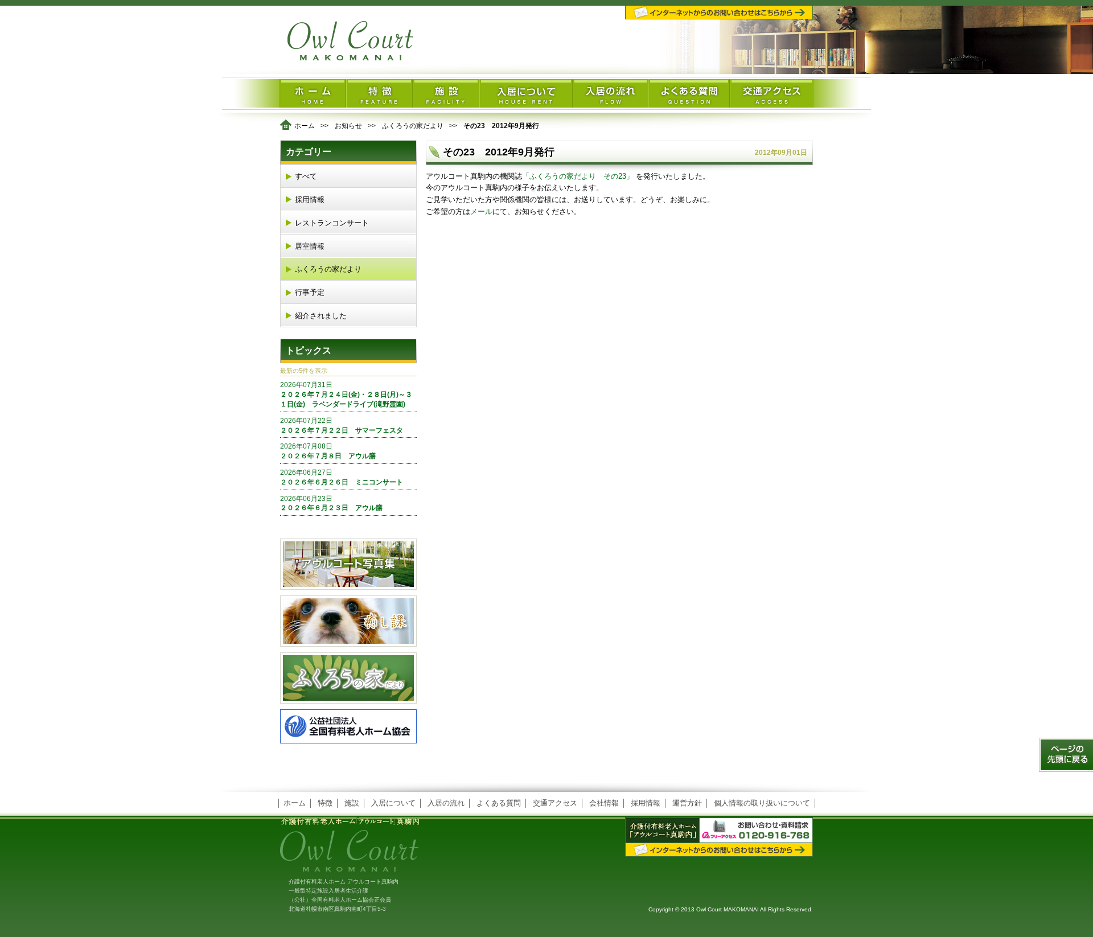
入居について (393, 803)
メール (481, 211)
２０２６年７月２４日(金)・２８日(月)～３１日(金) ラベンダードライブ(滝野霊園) (346, 394)
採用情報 (309, 199)
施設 (351, 803)
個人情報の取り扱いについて (762, 803)
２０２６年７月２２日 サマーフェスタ (341, 425)
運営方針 (687, 803)
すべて (306, 176)
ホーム (304, 126)
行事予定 (309, 292)
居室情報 (309, 246)
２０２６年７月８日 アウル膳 (328, 451)
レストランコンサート (332, 223)
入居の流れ (446, 803)
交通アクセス (555, 803)
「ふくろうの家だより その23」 (579, 176)
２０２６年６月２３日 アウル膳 (331, 503)
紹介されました (321, 315)
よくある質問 (498, 803)
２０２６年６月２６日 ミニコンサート (341, 477)
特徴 (325, 803)
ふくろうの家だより (412, 126)
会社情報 (604, 803)
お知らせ (348, 126)
